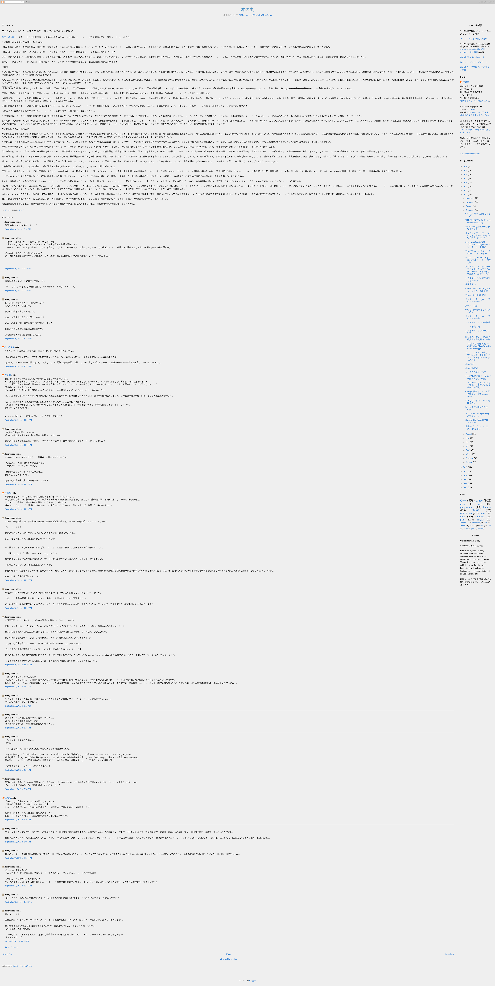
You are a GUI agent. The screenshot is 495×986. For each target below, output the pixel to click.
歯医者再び (470, 284)
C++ (463, 500)
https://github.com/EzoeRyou (479, 112)
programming (467, 507)
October (469, 206)
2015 (465, 186)
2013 (465, 194)
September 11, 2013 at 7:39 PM (18, 820)
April (468, 450)
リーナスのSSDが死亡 (475, 372)
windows (479, 516)
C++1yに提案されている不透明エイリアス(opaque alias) (477, 393)
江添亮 (8, 375)
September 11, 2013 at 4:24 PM (18, 770)
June (468, 442)
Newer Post (7, 954)
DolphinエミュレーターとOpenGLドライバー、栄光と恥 (478, 260)
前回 (4, 37)
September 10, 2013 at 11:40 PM (18, 665)
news (462, 504)
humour (487, 507)
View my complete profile (470, 154)
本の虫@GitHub (253, 15)
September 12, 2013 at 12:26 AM (18, 902)
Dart (489, 526)
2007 (465, 487)
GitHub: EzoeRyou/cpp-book (472, 57)
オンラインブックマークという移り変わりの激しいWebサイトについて (477, 235)
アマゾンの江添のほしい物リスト (475, 39)
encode (472, 525)
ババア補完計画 (472, 326)
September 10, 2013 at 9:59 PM (18, 291)
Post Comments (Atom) (22, 966)
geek (472, 528)
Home (228, 954)
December (470, 198)
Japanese (463, 523)
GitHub (242, 15)
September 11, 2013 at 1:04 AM (18, 687)
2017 (465, 178)
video (482, 513)
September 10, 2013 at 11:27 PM (18, 580)
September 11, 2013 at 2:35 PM (18, 728)
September (470, 210)
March (469, 454)
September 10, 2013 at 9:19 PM (18, 268)
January (469, 462)
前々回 (11, 37)
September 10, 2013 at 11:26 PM (18, 509)
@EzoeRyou (266, 15)
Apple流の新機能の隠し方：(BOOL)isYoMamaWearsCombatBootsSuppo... (478, 346)
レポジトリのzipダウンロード (473, 62)
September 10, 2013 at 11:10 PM (18, 445)
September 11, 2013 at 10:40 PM (18, 858)
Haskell (480, 528)
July (468, 438)
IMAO (21, 210)
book (462, 516)
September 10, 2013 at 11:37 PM (18, 608)
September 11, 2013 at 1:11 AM (18, 706)
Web (480, 504)
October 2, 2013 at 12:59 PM (17, 941)
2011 (465, 471)
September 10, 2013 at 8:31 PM (18, 229)
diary (479, 500)
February (470, 458)
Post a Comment (12, 947)
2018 (465, 174)
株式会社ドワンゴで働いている (474, 101)
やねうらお (10, 347)
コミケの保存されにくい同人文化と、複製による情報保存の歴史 (477, 385)
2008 (465, 483)
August (469, 434)
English (480, 519)
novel (466, 528)
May (468, 446)
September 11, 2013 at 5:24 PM (18, 789)
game (462, 519)
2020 (465, 166)
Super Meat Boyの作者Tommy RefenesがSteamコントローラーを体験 (477, 244)
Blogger (252, 980)
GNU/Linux (466, 513)
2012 (465, 467)
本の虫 (247, 9)
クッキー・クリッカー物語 (477, 322)
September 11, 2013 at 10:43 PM (18, 886)
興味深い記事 (471, 305)
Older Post (449, 954)
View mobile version (228, 959)
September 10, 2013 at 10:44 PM (18, 366)
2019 (465, 170)
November (470, 202)
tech (485, 523)
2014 (465, 190)
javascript (476, 523)
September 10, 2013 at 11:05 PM (18, 420)
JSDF (462, 525)
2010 (465, 475)
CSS (481, 526)
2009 (465, 479)
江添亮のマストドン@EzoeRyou (474, 115)
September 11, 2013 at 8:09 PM (18, 842)
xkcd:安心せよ (471, 368)
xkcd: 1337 (470, 364)
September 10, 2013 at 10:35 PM (18, 338)
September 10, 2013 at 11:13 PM (18, 484)
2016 (465, 182)
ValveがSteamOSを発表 (475, 295)
